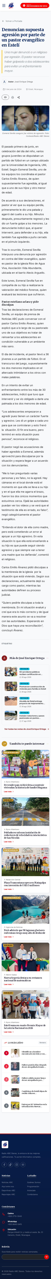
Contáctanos (32, 1194)
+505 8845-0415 (15, 1224)
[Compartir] (18, 97)
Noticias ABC (7, 1182)
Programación (33, 1186)
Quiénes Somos (34, 1182)
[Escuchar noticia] (5, 97)
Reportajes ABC (8, 1194)
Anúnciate (31, 1190)
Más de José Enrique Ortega (26, 658)
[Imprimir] (12, 97)
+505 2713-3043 (15, 1216)
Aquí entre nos (8, 1186)
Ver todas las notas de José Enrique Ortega (25, 729)
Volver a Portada (14, 21)
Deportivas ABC (8, 1190)
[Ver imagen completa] (25, 118)
